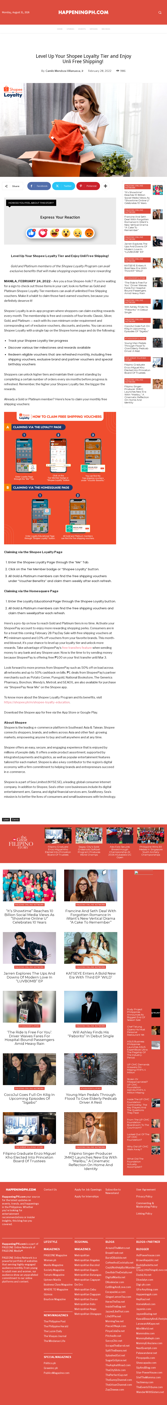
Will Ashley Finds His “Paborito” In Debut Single (136, 309)
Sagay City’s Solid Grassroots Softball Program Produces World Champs (89, 850)
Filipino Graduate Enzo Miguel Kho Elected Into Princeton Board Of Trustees (137, 368)
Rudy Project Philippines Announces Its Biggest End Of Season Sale (136, 1015)
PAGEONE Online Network (134, 186)
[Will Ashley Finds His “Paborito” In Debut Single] (158, 305)
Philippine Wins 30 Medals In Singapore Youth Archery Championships (151, 850)
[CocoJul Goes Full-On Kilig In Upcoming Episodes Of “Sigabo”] (158, 324)
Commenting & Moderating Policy (146, 1205)
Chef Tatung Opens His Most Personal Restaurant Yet (136, 1030)
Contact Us (50, 1189)
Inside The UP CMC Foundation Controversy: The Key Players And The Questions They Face (138, 1106)
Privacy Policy (144, 1196)
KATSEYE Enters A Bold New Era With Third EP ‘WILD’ (135, 268)
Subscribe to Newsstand (113, 1191)
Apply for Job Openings (88, 1189)
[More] (105, 186)
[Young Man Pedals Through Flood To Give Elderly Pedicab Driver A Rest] (158, 343)
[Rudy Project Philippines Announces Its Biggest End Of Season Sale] (156, 1013)
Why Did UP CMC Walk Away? (137, 1148)
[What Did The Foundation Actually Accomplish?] (156, 1162)
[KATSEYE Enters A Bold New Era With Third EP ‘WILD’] (158, 263)
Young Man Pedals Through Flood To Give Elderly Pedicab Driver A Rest (136, 347)
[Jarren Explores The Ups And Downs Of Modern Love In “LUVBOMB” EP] (158, 241)
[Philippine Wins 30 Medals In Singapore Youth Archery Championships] (150, 835)
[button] (160, 12)
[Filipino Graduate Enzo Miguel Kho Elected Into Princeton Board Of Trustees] (158, 362)
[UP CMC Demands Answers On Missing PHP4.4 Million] (156, 1068)
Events (15, 819)
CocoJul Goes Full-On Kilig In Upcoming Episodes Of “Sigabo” (137, 328)
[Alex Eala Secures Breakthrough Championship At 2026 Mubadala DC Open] (120, 835)
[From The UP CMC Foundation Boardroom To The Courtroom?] (156, 1123)
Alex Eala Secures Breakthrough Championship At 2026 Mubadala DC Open (119, 852)
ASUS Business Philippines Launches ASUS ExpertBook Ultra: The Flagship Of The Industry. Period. (137, 1049)
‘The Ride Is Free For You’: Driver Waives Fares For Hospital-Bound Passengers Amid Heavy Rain (135, 288)
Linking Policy (144, 1213)
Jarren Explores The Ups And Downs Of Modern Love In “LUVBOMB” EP (135, 247)
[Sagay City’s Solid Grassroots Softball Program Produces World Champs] (89, 835)
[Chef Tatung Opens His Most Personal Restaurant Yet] (156, 1030)
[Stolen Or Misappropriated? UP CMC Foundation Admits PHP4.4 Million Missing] (156, 1083)
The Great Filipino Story (135, 359)
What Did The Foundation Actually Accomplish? (135, 1162)
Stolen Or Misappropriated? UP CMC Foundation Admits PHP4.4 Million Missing (137, 1086)
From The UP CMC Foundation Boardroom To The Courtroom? (138, 1123)
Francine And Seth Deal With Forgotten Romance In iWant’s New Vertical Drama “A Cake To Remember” (136, 223)
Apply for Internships (87, 1196)
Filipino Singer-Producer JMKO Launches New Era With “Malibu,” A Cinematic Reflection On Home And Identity (136, 394)
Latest (6, 819)
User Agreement (146, 1189)
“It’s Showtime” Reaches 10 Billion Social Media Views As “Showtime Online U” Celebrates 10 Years (137, 198)
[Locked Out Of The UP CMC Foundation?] (156, 1138)
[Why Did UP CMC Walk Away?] (156, 1150)
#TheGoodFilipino (135, 278)
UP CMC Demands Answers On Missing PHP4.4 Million (138, 1068)
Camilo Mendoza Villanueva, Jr (65, 70)
